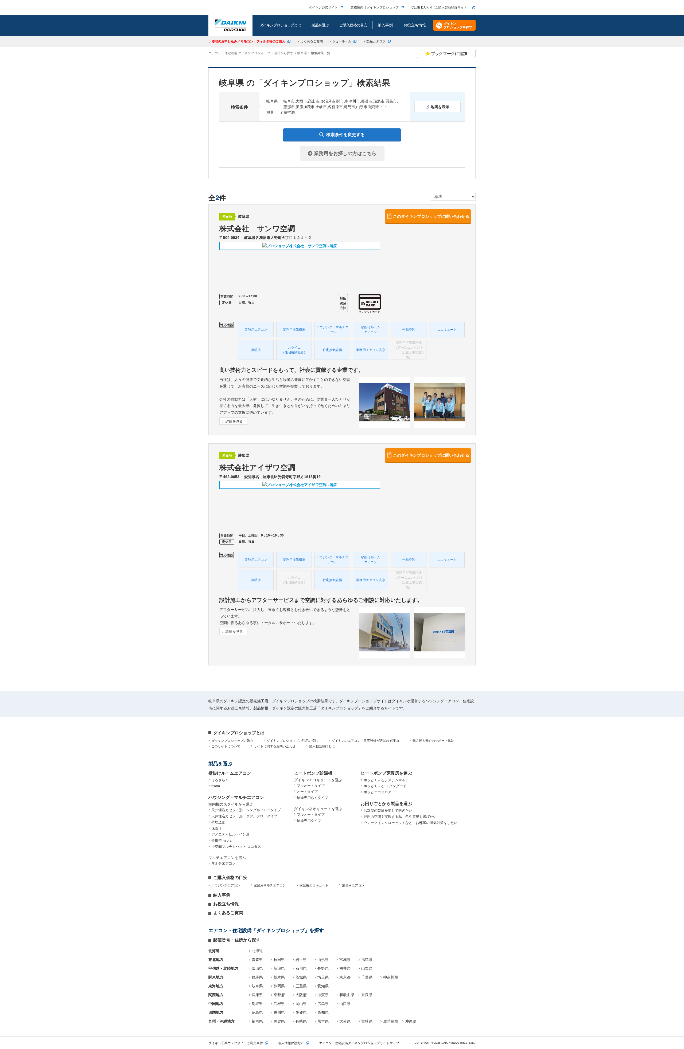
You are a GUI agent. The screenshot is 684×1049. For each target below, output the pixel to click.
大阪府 (301, 995)
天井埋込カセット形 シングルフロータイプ (246, 810)
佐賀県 (279, 1021)
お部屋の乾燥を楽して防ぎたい (388, 811)
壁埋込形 (218, 822)
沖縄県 (410, 1021)
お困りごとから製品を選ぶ (386, 803)
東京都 (345, 977)
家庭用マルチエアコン (270, 885)
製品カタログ (376, 41)
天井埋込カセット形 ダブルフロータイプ (244, 816)
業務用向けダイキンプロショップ (375, 7)
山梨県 (366, 968)
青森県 (257, 959)
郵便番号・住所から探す (236, 940)
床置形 (216, 828)
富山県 (257, 968)
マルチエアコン (223, 863)
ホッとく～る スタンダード (385, 786)
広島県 (323, 1003)
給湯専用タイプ (309, 821)
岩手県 (301, 959)
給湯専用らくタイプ (312, 798)
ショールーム (341, 41)
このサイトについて (225, 746)
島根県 (279, 1003)
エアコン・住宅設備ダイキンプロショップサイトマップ (359, 1043)
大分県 (345, 1021)
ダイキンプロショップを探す (458, 25)
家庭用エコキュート (314, 885)
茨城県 (301, 977)
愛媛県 (301, 1012)
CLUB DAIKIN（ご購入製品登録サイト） (440, 7)
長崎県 (301, 1021)
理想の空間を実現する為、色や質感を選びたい (400, 817)
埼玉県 (323, 977)
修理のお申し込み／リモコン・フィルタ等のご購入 (248, 41)
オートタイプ (307, 792)
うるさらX (219, 780)
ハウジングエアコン (225, 885)
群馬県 (257, 977)
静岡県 (279, 986)
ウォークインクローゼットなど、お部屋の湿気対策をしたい (410, 823)
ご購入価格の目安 (230, 877)
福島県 (366, 959)
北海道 (257, 951)
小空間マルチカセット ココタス (236, 847)
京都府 (279, 995)
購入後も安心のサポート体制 (433, 741)
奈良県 (366, 995)
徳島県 (257, 1012)
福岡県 (257, 1021)
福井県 (345, 968)
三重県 (301, 986)
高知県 (323, 1012)
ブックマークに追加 (449, 53)
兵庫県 (257, 995)
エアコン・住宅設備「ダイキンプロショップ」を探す (266, 930)
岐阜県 (257, 986)
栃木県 (279, 977)
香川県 (279, 1012)
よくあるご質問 (311, 41)
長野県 (323, 968)
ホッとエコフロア (377, 792)
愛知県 (323, 986)
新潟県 (279, 968)
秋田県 (279, 959)
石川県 (301, 968)
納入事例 (221, 895)
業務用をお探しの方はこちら (344, 153)
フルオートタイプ (311, 786)
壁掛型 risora (221, 840)
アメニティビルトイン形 (230, 834)
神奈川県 (390, 977)
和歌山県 (346, 995)
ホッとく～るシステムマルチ (386, 780)
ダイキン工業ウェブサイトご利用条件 (235, 1043)
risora (215, 786)
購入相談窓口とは (322, 746)
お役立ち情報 (226, 904)
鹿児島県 (390, 1021)
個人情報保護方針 (291, 1043)
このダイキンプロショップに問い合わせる (431, 216)
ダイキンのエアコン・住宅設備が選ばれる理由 (365, 741)
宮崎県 (366, 1021)
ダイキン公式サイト (323, 7)
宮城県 (345, 959)
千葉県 (366, 977)
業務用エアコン (353, 885)
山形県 (323, 959)
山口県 (345, 1003)
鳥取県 (257, 1003)
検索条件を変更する (345, 134)
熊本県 (323, 1021)
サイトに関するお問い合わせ (275, 746)
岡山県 (301, 1003)
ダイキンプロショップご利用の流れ (292, 741)
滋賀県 (323, 995)
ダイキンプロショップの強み (232, 741)
